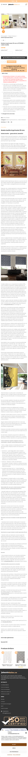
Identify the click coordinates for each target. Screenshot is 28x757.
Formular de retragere (6, 703)
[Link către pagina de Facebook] (11, 1)
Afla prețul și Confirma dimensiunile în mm (15, 57)
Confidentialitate (5, 685)
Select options (6, 662)
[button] (26, 733)
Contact (3, 701)
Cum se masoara (5, 687)
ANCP (2, 706)
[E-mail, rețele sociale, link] (13, 1)
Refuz (14, 748)
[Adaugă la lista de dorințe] (8, 662)
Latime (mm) (4, 50)
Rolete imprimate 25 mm (7, 37)
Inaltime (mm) (18, 50)
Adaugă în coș (11, 61)
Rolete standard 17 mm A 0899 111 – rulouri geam (7, 665)
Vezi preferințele (14, 751)
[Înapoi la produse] (3, 40)
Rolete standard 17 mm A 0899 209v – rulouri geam (20, 665)
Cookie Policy (9, 754)
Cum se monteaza (5, 689)
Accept (14, 744)
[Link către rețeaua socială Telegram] (17, 1)
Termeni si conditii (5, 694)
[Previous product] (2, 40)
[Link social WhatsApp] (15, 1)
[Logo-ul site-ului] (14, 4)
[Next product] (5, 40)
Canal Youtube (4, 708)
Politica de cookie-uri (6, 691)
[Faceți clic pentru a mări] (3, 31)
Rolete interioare (12, 36)
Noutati (2, 699)
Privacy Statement (16, 754)
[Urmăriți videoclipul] (3, 27)
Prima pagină (4, 36)
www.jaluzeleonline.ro (9, 304)
